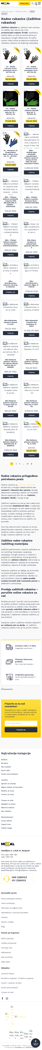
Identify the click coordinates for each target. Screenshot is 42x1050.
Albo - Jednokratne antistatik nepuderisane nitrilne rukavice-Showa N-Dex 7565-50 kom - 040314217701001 (31, 157)
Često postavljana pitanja (11, 899)
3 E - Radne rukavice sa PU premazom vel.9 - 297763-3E (31, 69)
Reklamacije (6, 952)
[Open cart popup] (36, 3)
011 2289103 (19, 880)
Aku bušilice (6, 767)
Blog (2, 926)
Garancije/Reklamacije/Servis (25, 678)
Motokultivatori (7, 817)
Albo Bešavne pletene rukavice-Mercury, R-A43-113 (31, 403)
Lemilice (4, 780)
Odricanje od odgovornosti (11, 908)
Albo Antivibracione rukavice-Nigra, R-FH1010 (31, 284)
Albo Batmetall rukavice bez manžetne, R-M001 (31, 323)
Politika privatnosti (8, 943)
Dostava (4, 917)
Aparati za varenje (8, 784)
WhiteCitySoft (31, 1047)
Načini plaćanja (7, 938)
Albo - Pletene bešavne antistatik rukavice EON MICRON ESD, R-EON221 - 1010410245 (10, 201)
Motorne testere (7, 807)
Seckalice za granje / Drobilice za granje (17, 978)
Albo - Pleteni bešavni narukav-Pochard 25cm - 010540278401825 (31, 200)
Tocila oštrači (6, 821)
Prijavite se (21, 730)
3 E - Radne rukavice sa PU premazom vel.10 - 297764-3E (10, 69)
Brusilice (4, 763)
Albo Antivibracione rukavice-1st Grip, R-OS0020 (10, 284)
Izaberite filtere (35, 1044)
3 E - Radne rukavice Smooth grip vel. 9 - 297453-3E (31, 111)
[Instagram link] (7, 998)
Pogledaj (11, 84)
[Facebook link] (3, 998)
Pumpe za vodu (7, 800)
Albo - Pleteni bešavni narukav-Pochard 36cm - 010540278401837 (10, 243)
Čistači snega (6, 828)
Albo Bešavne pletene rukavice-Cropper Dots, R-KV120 (10, 403)
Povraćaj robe (6, 948)
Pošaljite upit (10, 292)
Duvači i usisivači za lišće (11, 983)
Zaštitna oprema (21, 11)
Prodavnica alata (7, 11)
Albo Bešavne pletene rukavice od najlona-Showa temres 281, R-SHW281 (10, 363)
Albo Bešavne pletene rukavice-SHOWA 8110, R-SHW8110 (10, 443)
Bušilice (4, 760)
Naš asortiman (7, 957)
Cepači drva (6, 824)
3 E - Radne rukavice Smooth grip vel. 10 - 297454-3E (11, 111)
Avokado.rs (19, 1047)
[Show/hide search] (33, 3)
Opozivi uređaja (7, 922)
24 (27, 464)
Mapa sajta (5, 962)
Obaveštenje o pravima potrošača (14, 913)
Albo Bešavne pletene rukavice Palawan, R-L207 (31, 361)
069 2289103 (19, 877)
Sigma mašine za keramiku (12, 787)
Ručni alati (5, 770)
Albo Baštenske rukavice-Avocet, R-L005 (11, 322)
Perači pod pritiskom (9, 774)
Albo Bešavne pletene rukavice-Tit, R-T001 (31, 442)
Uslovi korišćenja (8, 903)
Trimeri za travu (7, 794)
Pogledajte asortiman (23, 648)
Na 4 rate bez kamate (24, 664)
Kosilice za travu (7, 791)
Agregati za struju (8, 804)
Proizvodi (24, 3)
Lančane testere (7, 974)
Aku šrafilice (6, 811)
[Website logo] (6, 3)
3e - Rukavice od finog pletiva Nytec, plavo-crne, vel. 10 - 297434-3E (10, 154)
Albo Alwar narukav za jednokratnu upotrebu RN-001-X (31, 243)
